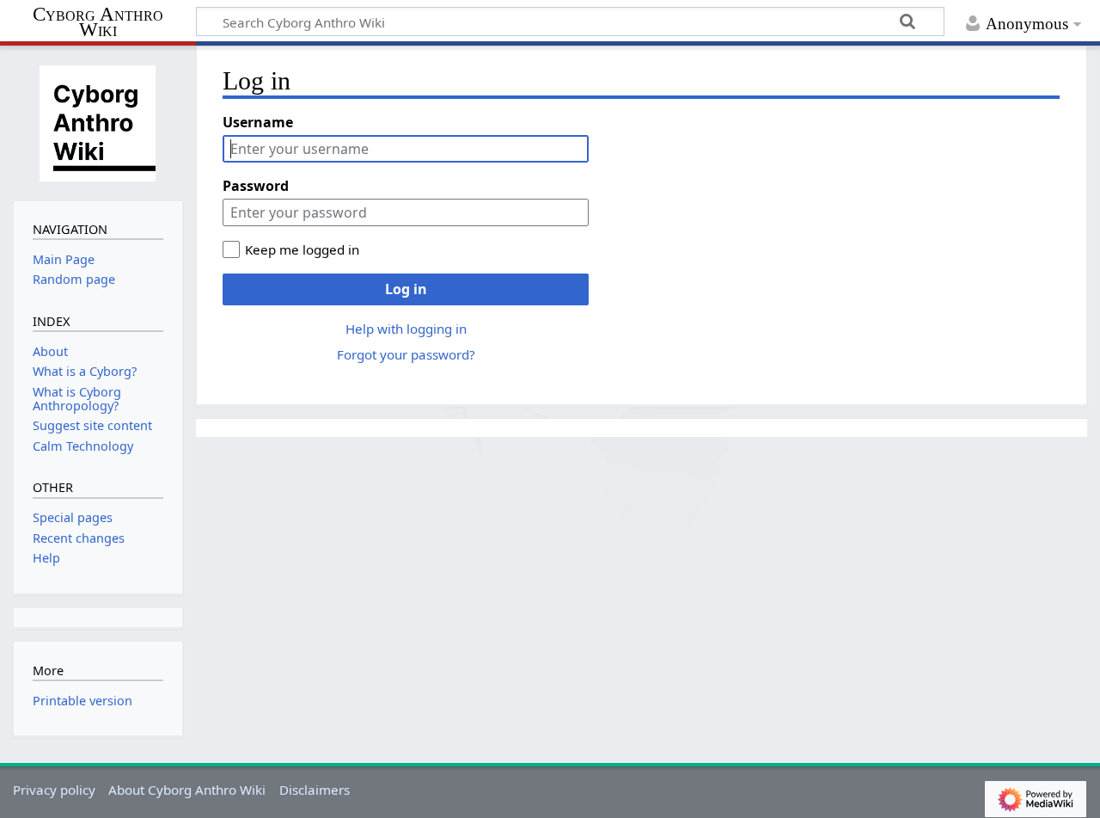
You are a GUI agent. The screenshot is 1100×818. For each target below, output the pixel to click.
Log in (406, 289)
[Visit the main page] (98, 121)
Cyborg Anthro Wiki (98, 23)
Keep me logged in (302, 249)
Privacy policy (54, 789)
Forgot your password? (406, 354)
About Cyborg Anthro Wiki (187, 789)
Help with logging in (406, 328)
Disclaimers (314, 789)
